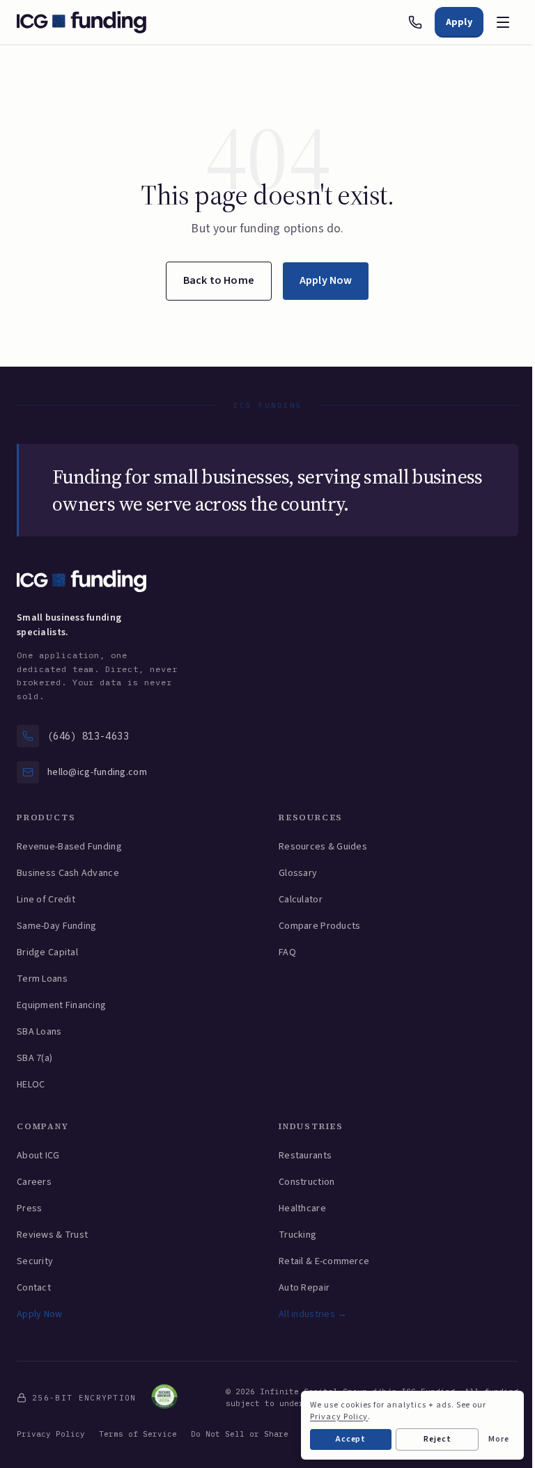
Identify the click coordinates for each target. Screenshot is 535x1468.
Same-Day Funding (56, 926)
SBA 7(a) (34, 1058)
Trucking (297, 1235)
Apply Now (326, 280)
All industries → (313, 1314)
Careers (34, 1182)
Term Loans (42, 979)
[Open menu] (503, 22)
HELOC (31, 1085)
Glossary (298, 873)
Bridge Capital (47, 952)
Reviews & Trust (52, 1235)
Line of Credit (46, 900)
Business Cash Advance (68, 873)
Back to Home (218, 280)
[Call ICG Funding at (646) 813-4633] (415, 22)
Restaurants (305, 1156)
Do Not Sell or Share (239, 1434)
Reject (437, 1439)
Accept (351, 1439)
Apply (459, 22)
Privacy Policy (51, 1434)
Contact (34, 1288)
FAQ (287, 952)
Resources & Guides (323, 847)
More (498, 1439)
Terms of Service (138, 1434)
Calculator (301, 900)
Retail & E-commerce (324, 1261)
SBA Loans (39, 1032)
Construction (306, 1182)
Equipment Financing (61, 1005)
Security (35, 1261)
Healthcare (302, 1208)
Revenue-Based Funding (69, 847)
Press (29, 1208)
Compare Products (319, 926)
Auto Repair (304, 1288)
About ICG (38, 1156)
